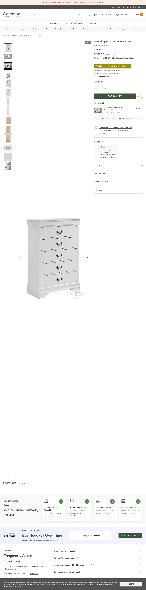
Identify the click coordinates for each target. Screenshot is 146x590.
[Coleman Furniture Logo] (11, 17)
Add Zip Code (98, 81)
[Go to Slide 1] (8, 47)
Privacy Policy (103, 584)
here (19, 586)
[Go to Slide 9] (8, 120)
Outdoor (86, 29)
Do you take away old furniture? (67, 572)
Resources (92, 23)
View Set (137, 108)
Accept (131, 584)
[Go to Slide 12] (8, 148)
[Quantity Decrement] (96, 88)
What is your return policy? (65, 551)
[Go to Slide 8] (8, 111)
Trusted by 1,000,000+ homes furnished (115, 127)
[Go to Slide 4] (8, 75)
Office (111, 29)
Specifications (101, 182)
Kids (72, 29)
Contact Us (139, 7)
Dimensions (99, 173)
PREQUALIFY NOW (130, 535)
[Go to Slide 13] (8, 157)
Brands (136, 29)
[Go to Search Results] (79, 15)
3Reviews (98, 49)
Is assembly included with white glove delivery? (73, 565)
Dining (35, 29)
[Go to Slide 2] (8, 57)
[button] (93, 14)
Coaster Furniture (102, 46)
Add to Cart (115, 96)
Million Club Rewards (74, 23)
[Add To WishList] (140, 96)
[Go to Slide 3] (8, 66)
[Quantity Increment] (105, 88)
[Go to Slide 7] (8, 102)
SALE (124, 29)
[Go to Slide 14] (8, 166)
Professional (54, 23)
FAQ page (34, 573)
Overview (98, 165)
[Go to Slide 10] (8, 129)
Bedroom (9, 29)
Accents (98, 29)
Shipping (98, 190)
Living (22, 29)
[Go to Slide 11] (8, 138)
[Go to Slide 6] (8, 93)
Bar (47, 29)
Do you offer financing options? (66, 558)
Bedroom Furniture (10, 36)
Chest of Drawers (25, 36)
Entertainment (60, 29)
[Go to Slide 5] (8, 84)
